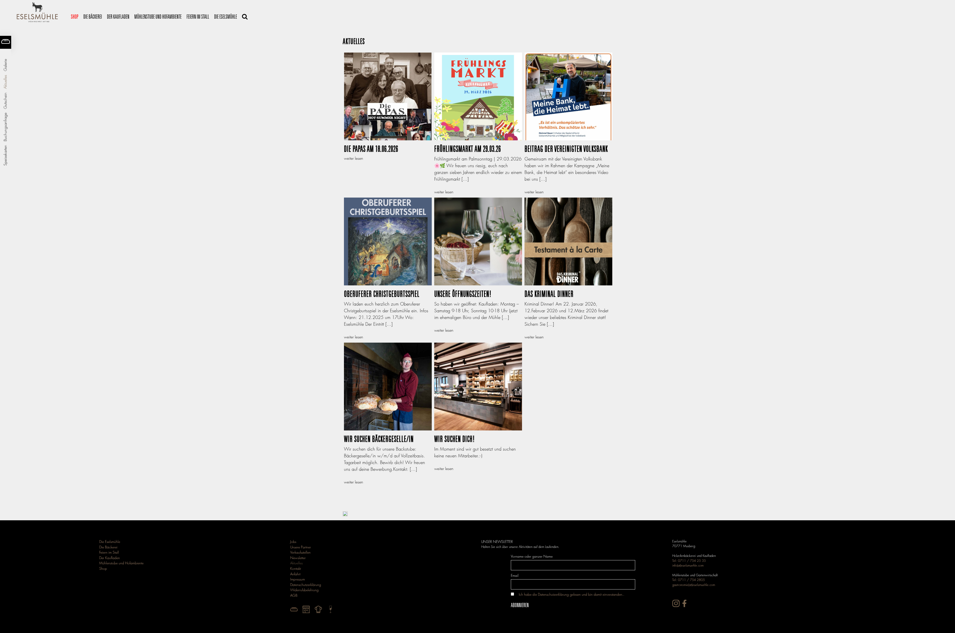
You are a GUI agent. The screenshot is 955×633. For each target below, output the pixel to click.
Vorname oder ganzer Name (532, 556)
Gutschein (5, 101)
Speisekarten (5, 155)
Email (515, 575)
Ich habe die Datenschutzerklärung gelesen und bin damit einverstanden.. (571, 594)
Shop (74, 16)
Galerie (5, 65)
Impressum (297, 579)
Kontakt (295, 568)
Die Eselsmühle (225, 16)
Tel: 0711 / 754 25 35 (689, 560)
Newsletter (298, 557)
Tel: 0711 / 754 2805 (688, 580)
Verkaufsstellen (300, 552)
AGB (293, 595)
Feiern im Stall (198, 16)
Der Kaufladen (118, 16)
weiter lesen (353, 158)
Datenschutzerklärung (305, 584)
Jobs (293, 541)
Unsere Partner (300, 547)
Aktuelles (5, 82)
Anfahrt (295, 574)
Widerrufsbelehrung (304, 589)
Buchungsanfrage (5, 127)
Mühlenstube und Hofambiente (158, 16)
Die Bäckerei (92, 16)
